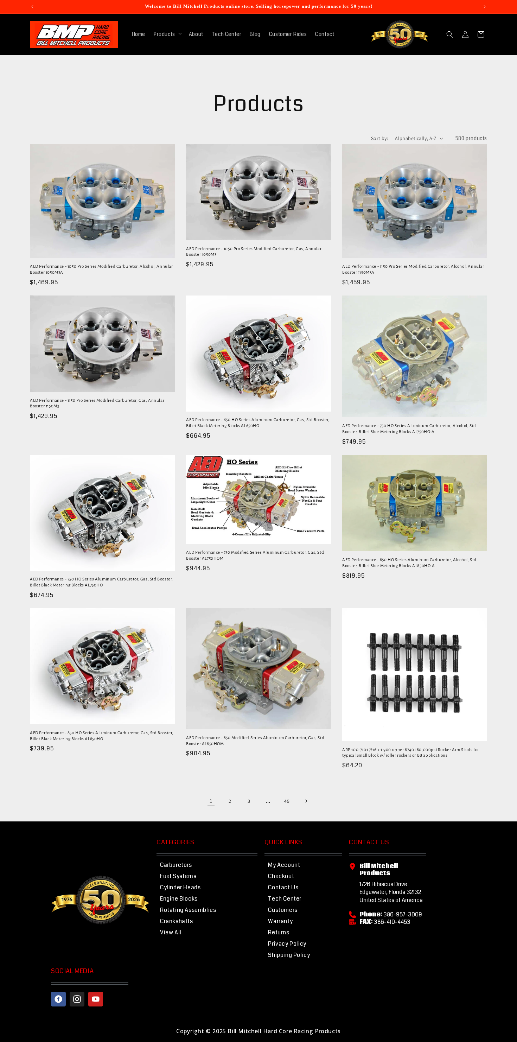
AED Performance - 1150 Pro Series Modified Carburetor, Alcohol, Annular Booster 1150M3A (413, 269)
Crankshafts (176, 921)
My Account (284, 865)
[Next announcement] (484, 6)
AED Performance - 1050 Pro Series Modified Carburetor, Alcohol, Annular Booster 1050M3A (101, 269)
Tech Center (284, 899)
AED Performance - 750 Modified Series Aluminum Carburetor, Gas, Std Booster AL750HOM (255, 555)
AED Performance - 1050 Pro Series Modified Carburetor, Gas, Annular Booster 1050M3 (253, 252)
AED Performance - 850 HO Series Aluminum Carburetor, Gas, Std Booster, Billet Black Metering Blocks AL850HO (101, 736)
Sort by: (379, 138)
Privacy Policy (287, 944)
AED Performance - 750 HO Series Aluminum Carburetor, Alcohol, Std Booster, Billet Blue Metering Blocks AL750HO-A (409, 429)
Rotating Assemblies (188, 910)
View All (170, 932)
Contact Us (283, 887)
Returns (278, 932)
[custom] (58, 999)
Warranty (280, 921)
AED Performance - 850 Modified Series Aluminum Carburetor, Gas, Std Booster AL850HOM (255, 741)
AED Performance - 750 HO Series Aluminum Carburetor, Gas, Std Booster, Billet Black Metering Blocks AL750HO (101, 582)
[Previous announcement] (32, 6)
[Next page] (306, 801)
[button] (167, 34)
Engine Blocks (179, 899)
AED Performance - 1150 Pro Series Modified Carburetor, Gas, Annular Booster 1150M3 (97, 403)
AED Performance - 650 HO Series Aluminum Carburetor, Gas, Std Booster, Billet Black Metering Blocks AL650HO (258, 423)
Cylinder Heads (180, 887)
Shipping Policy (289, 955)
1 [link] (211, 801)
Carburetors (176, 865)
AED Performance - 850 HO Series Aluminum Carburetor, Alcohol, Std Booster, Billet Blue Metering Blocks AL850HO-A (409, 563)
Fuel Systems (178, 876)
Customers (282, 910)
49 (286, 801)
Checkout (281, 876)
